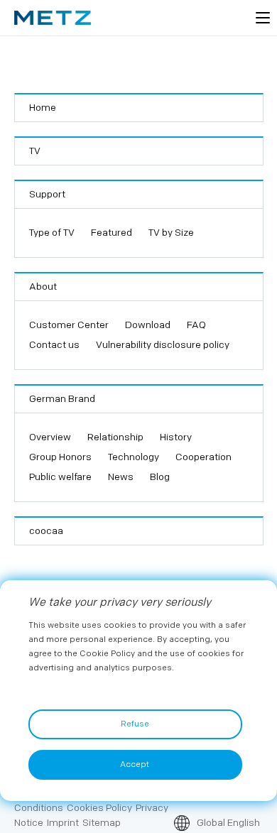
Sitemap (101, 823)
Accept (134, 764)
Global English (228, 823)
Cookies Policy (99, 808)
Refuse (135, 724)
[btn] (263, 18)
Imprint (63, 823)
